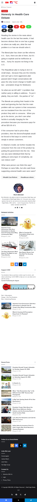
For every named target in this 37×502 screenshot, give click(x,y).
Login (4, 477)
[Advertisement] (18, 340)
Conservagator (5, 456)
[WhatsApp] (28, 26)
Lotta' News (4, 462)
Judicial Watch (5, 459)
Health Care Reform (10, 177)
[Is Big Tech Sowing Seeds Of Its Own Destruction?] (6, 402)
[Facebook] (4, 26)
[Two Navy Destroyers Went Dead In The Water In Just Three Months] (9, 245)
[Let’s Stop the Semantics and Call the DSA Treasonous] (6, 420)
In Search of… (17, 383)
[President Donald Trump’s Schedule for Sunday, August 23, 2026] (6, 369)
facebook (17, 204)
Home (4, 7)
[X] (10, 26)
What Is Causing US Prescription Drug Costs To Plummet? (26, 234)
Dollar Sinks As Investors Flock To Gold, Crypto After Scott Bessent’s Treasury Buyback (23, 427)
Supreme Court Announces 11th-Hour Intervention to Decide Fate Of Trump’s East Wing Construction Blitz (9, 231)
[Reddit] (22, 26)
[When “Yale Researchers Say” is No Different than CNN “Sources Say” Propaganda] (6, 393)
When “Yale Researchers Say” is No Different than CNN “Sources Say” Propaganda (23, 392)
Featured (9, 7)
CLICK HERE (15, 277)
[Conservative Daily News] (11, 2)
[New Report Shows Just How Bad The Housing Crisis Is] (27, 246)
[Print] (10, 30)
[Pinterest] (16, 26)
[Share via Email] (4, 30)
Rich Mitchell (7, 22)
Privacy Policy (7, 480)
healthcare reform (28, 177)
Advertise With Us (7, 474)
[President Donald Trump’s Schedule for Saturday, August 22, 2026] (6, 377)
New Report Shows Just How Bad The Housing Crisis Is (26, 254)
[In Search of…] (6, 385)
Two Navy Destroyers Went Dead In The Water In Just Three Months (9, 253)
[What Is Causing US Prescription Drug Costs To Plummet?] (27, 224)
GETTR (24, 204)
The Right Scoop (5, 464)
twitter (12, 204)
